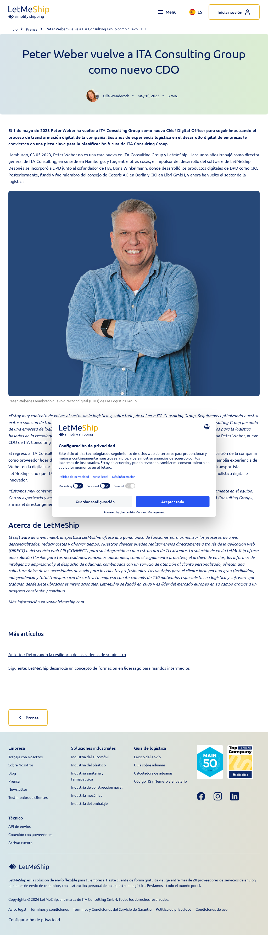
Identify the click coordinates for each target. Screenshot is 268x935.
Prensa (31, 29)
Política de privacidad (173, 909)
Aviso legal (17, 909)
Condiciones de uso (211, 909)
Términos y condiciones (49, 909)
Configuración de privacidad (34, 919)
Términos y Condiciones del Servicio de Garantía (112, 909)
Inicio (13, 29)
